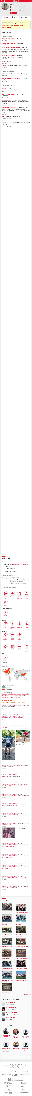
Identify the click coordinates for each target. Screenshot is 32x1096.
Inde (15, 695)
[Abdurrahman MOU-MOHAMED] (5, 7)
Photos (16, 17)
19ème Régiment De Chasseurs (11, 78)
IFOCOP (4, 66)
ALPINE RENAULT (7, 100)
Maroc (19, 695)
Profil (7, 17)
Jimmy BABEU (25, 1036)
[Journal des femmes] (8, 1083)
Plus (29, 1055)
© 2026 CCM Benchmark (16, 1075)
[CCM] (23, 1083)
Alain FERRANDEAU (11, 1007)
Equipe (12, 1071)
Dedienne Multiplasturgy (9, 107)
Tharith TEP (16, 1048)
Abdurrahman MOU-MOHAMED (10, 705)
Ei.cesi (3, 61)
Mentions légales (20, 1074)
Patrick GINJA (6, 1048)
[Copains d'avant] (8, 1090)
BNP (3, 116)
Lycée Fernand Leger (8, 55)
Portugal (4, 697)
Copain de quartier (6, 824)
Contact (28, 1071)
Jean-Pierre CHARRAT (16, 1036)
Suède (23, 702)
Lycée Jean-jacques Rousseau (11, 47)
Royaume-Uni (10, 697)
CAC (3, 74)
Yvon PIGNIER (25, 1048)
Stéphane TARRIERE (11, 1012)
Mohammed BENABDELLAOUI (10, 878)
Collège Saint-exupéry (8, 43)
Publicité (24, 1071)
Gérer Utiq (14, 1074)
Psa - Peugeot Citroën (9, 94)
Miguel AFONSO (6, 958)
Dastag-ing (5, 123)
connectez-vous (7, 25)
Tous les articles (6, 1073)
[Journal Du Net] (8, 1086)
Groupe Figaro (28, 1074)
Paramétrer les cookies (6, 1074)
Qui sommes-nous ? (6, 1071)
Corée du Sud (13, 702)
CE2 (25, 878)
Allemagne (4, 694)
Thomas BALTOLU (11, 1017)
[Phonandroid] (23, 1093)
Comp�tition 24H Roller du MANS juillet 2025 (13, 717)
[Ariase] (8, 1093)
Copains (26, 17)
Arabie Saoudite (12, 694)
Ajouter (14, 13)
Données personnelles (24, 1073)
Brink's (4, 88)
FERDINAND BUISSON (8, 39)
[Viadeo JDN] (23, 1090)
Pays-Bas (24, 695)
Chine (7, 702)
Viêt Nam (17, 697)
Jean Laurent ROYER (6, 1036)
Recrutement (16, 1073)
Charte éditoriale (18, 1071)
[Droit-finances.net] (23, 1086)
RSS (11, 1073)
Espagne (7, 695)
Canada (3, 702)
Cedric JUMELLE (10, 1003)
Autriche (19, 694)
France (11, 695)
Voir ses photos (26, 994)
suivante (19, 786)
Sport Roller (4, 727)
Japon (19, 702)
